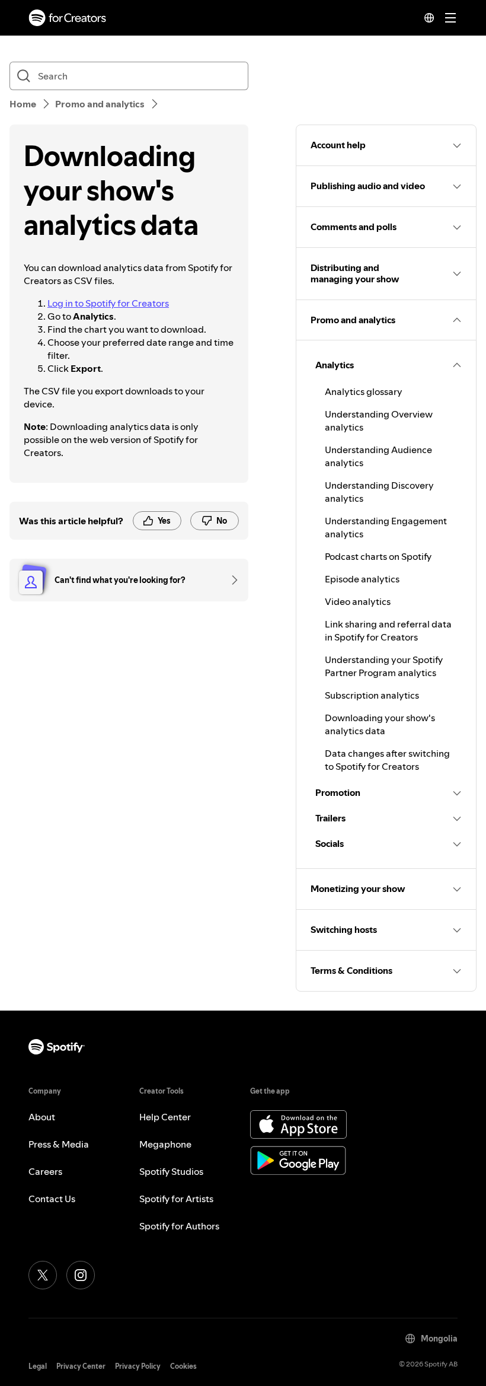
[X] (42, 1275)
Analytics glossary (363, 391)
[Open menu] (450, 18)
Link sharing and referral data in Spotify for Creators (388, 630)
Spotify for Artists (176, 1198)
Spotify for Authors (179, 1225)
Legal (37, 1366)
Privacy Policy (138, 1366)
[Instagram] (80, 1275)
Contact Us (51, 1198)
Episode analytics (362, 578)
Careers (45, 1171)
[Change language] (429, 17)
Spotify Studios (171, 1171)
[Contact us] (230, 580)
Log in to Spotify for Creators (108, 303)
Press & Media (58, 1144)
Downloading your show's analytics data (380, 724)
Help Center (165, 1116)
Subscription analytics (372, 695)
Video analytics (358, 601)
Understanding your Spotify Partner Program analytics (384, 666)
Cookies (183, 1366)
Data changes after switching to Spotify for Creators (387, 760)
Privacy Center (80, 1366)
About (41, 1116)
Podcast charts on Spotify (378, 556)
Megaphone (165, 1144)
